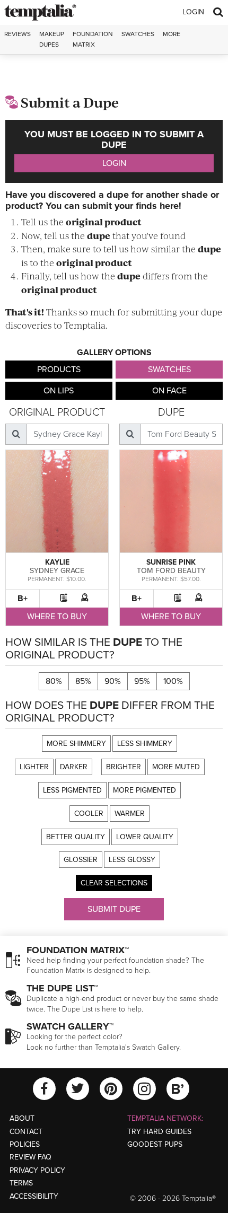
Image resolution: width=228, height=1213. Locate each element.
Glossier (81, 859)
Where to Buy (57, 616)
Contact (26, 1131)
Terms (21, 1183)
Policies (25, 1144)
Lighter (34, 766)
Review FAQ (30, 1157)
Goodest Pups (154, 1144)
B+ (22, 598)
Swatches (137, 34)
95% (142, 681)
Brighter (123, 766)
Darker (73, 766)
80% (54, 681)
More (171, 34)
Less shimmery (144, 743)
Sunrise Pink (171, 562)
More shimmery (76, 743)
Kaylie (57, 562)
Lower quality (144, 836)
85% (83, 681)
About (22, 1118)
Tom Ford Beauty (171, 570)
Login (193, 11)
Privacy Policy (37, 1170)
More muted (176, 766)
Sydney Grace (57, 570)
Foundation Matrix (93, 39)
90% (112, 681)
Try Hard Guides (159, 1131)
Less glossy (132, 859)
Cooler (88, 813)
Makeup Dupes (51, 39)
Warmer (130, 813)
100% (173, 681)
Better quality (75, 836)
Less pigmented (72, 790)
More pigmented (144, 790)
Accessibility (34, 1196)
